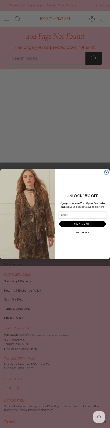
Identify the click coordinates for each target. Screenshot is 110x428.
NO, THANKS (82, 232)
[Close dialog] (106, 172)
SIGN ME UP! (82, 223)
